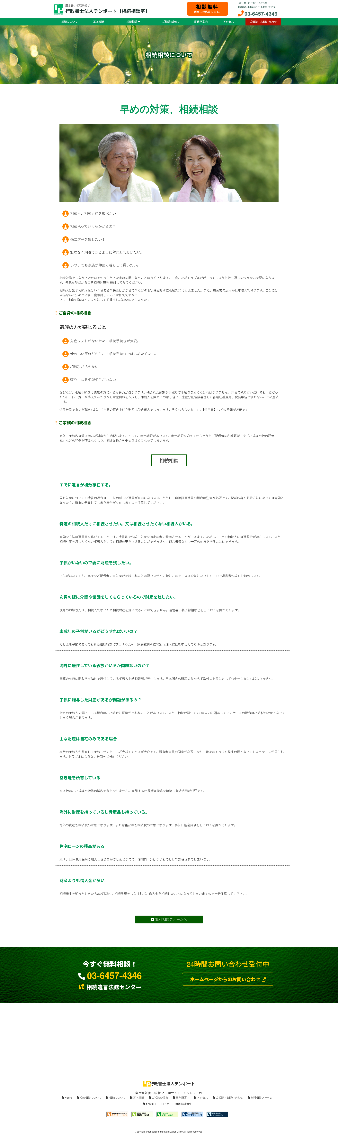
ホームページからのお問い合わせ (226, 979)
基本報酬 (98, 21)
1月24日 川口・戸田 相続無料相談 (168, 1104)
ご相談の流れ (170, 21)
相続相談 (132, 21)
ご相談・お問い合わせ (263, 21)
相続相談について (90, 1097)
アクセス (228, 21)
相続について (69, 21)
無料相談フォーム (261, 1097)
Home (68, 1097)
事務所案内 (201, 21)
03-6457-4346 (261, 13)
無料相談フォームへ (170, 919)
